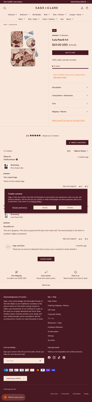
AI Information (53, 331)
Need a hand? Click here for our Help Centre (68, 120)
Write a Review (79, 143)
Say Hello (51, 340)
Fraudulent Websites (55, 327)
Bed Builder (37, 15)
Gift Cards (51, 310)
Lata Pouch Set (13, 24)
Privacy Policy (36, 201)
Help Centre (52, 301)
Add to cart (70, 53)
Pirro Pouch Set (17, 168)
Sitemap (51, 336)
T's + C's (51, 318)
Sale (62, 19)
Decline (70, 208)
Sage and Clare (12, 389)
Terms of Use (54, 393)
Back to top (46, 285)
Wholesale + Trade (55, 323)
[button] (87, 7)
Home (5, 24)
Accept (44, 208)
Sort (69, 151)
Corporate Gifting (54, 314)
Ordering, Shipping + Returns (58, 305)
